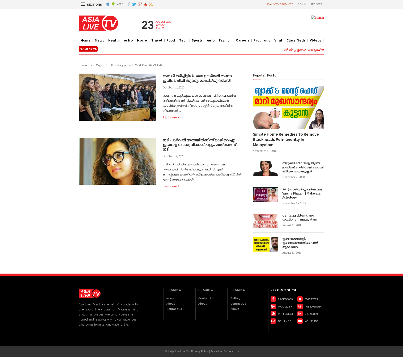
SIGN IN (301, 4)
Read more (170, 117)
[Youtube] (145, 4)
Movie (142, 40)
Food (171, 40)
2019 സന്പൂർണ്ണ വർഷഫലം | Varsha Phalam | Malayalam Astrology (302, 193)
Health (114, 40)
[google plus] (140, 4)
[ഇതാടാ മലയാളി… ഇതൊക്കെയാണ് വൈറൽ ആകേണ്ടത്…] (265, 244)
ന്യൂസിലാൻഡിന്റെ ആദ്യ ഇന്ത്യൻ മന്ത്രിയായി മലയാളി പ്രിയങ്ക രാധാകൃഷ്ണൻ (303, 167)
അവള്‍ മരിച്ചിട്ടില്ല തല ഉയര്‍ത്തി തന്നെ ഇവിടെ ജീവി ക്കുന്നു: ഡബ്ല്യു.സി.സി (197, 78)
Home (86, 40)
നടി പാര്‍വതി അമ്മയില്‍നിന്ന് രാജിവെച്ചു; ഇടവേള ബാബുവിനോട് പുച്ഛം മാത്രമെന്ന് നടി (199, 144)
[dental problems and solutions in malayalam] (265, 221)
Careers (243, 40)
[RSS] (151, 4)
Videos (315, 40)
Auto (211, 40)
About (170, 303)
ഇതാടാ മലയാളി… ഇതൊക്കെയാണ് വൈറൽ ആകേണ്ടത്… (300, 243)
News (99, 40)
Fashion (225, 40)
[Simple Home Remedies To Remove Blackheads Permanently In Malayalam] (288, 107)
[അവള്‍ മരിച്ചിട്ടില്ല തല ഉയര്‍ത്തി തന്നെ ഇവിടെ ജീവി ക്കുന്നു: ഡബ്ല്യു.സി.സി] (117, 97)
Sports (197, 40)
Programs (262, 40)
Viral (278, 40)
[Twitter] (134, 4)
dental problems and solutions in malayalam (299, 217)
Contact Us (174, 308)
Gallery (235, 298)
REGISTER (316, 4)
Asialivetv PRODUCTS (280, 4)
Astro (128, 40)
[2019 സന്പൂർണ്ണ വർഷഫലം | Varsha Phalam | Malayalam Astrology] (265, 194)
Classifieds (296, 40)
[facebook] (129, 4)
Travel (156, 40)
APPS (120, 4)
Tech (183, 40)
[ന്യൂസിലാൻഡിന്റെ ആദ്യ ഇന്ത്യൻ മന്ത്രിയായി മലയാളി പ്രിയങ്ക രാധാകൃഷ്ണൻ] (265, 168)
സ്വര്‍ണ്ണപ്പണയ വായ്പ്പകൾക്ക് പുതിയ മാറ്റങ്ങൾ (312, 49)
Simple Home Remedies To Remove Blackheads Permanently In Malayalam (286, 139)
